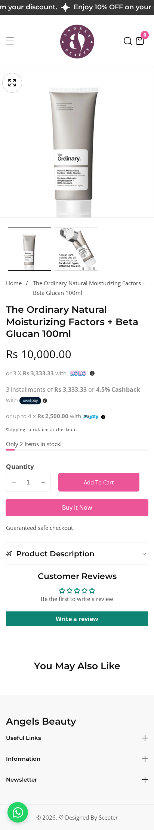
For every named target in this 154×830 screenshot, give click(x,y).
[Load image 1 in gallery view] (29, 249)
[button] (127, 41)
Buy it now (77, 507)
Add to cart (99, 482)
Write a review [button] (77, 619)
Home (14, 283)
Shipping (15, 429)
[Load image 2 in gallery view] (76, 249)
